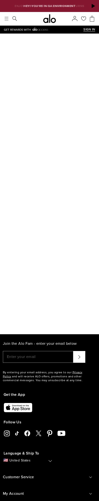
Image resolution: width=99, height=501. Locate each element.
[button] (93, 6)
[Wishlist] (83, 18)
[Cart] (92, 19)
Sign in (89, 29)
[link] (43, 30)
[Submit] (79, 357)
